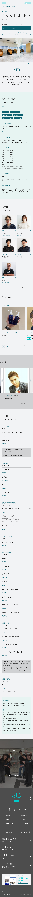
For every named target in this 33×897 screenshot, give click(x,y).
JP (3, 3)
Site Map (4, 892)
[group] (13, 321)
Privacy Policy (6, 894)
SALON (8, 6)
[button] (3, 346)
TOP (3, 6)
